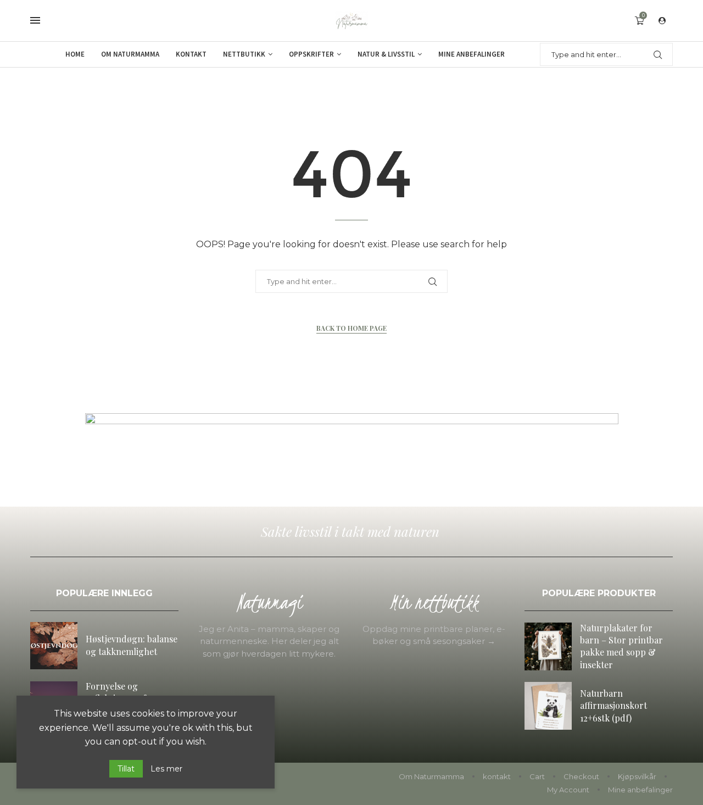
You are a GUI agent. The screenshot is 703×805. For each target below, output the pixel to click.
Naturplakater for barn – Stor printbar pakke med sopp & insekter (621, 646)
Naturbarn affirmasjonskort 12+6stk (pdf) (613, 705)
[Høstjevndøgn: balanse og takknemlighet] (53, 645)
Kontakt (191, 54)
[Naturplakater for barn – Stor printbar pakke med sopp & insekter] (548, 646)
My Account (568, 789)
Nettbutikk (244, 54)
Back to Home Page (351, 328)
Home (75, 54)
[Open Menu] (35, 20)
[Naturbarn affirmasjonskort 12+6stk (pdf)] (548, 705)
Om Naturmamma (130, 54)
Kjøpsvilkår (637, 776)
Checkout (581, 776)
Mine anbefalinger (471, 54)
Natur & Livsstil (386, 54)
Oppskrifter (311, 54)
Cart (537, 776)
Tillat (126, 769)
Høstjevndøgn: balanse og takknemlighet (131, 645)
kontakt (497, 776)
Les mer (166, 769)
